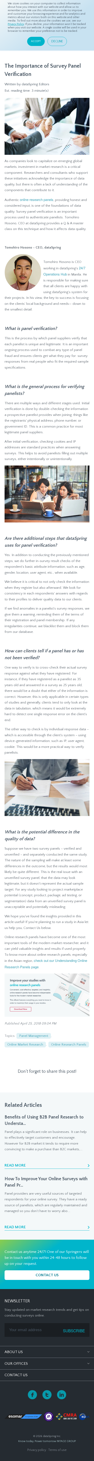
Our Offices (16, 1364)
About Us (14, 1352)
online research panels (36, 199)
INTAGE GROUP (66, 1441)
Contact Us (16, 1375)
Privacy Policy (16, 24)
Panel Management (33, 1036)
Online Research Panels (68, 1044)
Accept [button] (36, 41)
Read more (15, 1165)
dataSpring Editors (35, 84)
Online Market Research (25, 1044)
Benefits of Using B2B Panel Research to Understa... (44, 1120)
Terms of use (57, 1450)
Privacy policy (36, 1450)
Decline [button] (57, 41)
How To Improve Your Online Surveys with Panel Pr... (46, 1182)
